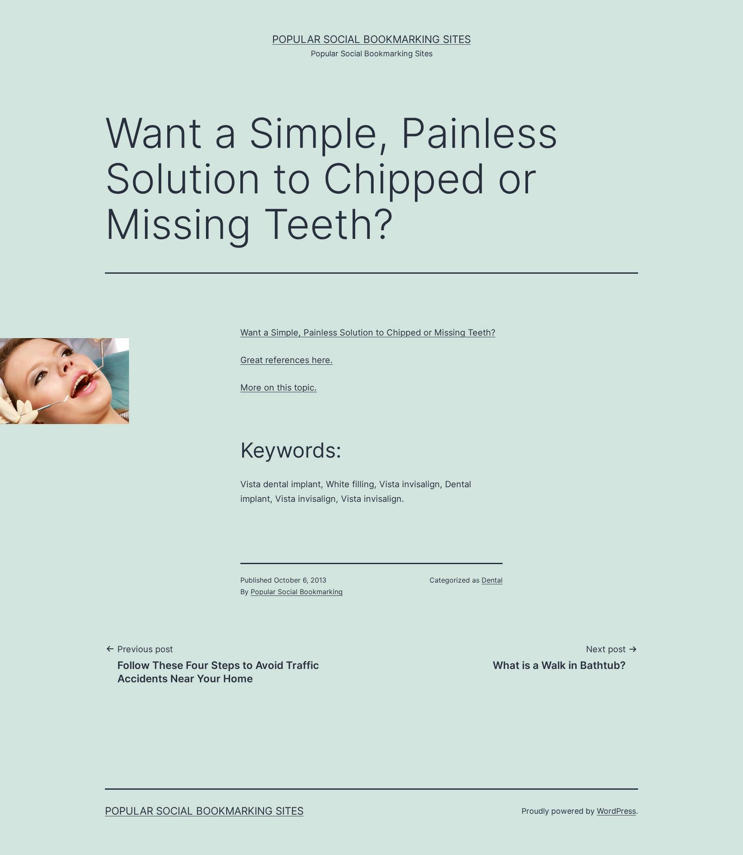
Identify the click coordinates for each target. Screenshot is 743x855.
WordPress (616, 810)
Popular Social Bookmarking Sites (371, 39)
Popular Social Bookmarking (297, 591)
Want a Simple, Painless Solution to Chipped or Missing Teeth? (367, 332)
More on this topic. (278, 387)
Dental (492, 580)
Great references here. (286, 360)
